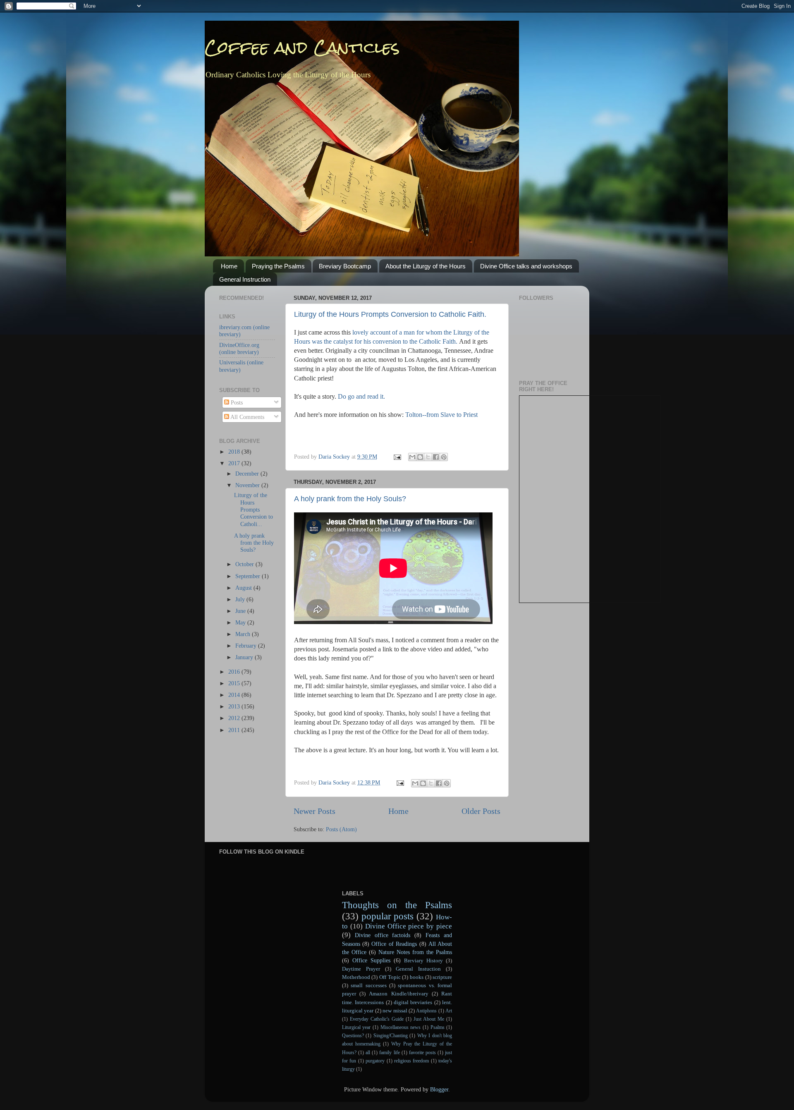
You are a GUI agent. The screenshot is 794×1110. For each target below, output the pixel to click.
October (245, 564)
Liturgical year (356, 1027)
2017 (235, 463)
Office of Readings (394, 943)
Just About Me (429, 1019)
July (240, 599)
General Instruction (244, 279)
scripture (442, 977)
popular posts (387, 916)
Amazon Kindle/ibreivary (398, 993)
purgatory (375, 1060)
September (248, 576)
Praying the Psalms (278, 266)
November (248, 485)
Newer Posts (314, 811)
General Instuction (418, 969)
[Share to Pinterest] (444, 457)
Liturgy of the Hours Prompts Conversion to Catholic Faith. (390, 314)
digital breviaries (413, 1002)
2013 (235, 706)
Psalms (437, 1027)
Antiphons (426, 1010)
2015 (235, 683)
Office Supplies (371, 960)
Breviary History (423, 960)
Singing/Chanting (390, 1035)
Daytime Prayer (361, 969)
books (416, 977)
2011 (235, 730)
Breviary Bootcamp (345, 266)
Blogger (439, 1089)
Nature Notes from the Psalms (415, 952)
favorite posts (422, 1052)
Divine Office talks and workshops (526, 266)
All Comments (246, 417)
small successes (368, 985)
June (241, 611)
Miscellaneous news (400, 1027)
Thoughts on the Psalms (397, 904)
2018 (235, 451)
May (241, 622)
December (248, 473)
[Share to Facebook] (436, 457)
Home (229, 266)
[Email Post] (397, 456)
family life (389, 1052)
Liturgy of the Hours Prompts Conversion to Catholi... (253, 509)
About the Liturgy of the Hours (425, 266)
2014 (235, 694)
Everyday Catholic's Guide (377, 1019)
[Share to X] (428, 457)
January (245, 657)
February (246, 645)
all (368, 1052)
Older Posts (481, 811)
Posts (236, 402)
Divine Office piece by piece (408, 926)
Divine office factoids (383, 935)
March (243, 634)
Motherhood (356, 977)
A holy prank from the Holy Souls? (350, 499)
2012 (235, 718)
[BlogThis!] (420, 457)
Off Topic (390, 977)
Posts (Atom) (341, 829)
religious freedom (411, 1060)
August (244, 587)
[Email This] (412, 457)
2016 (235, 671)
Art (448, 1010)
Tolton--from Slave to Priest (441, 414)
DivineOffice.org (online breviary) (239, 348)
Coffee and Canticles (302, 47)
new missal (395, 1010)
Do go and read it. (361, 396)
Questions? (353, 1035)
